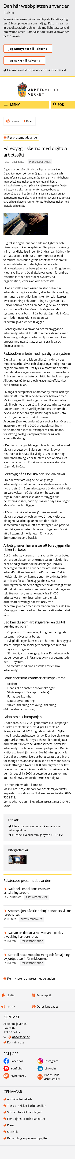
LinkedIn (50, 1068)
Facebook (17, 1061)
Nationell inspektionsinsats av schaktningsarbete (26, 891)
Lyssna (15, 121)
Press (10, 1125)
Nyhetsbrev (18, 1076)
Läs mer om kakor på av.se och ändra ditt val (36, 70)
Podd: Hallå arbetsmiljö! (52, 1077)
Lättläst (11, 995)
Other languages (47, 1006)
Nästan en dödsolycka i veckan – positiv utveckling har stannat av (33, 935)
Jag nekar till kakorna (24, 60)
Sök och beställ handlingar (24, 1112)
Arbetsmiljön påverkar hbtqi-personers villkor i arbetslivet (37, 913)
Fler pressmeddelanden (23, 137)
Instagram (51, 1061)
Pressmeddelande (40, 161)
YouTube (16, 1068)
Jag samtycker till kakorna (28, 49)
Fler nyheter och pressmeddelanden (31, 978)
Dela (29, 121)
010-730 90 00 (21, 1037)
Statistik (12, 1132)
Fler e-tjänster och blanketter (26, 1119)
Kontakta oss (15, 1042)
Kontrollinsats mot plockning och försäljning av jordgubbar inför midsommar (36, 957)
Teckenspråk (44, 995)
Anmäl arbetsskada (19, 1099)
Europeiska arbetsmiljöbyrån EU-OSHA (37, 835)
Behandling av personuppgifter (27, 1138)
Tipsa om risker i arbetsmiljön (26, 1106)
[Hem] (37, 89)
